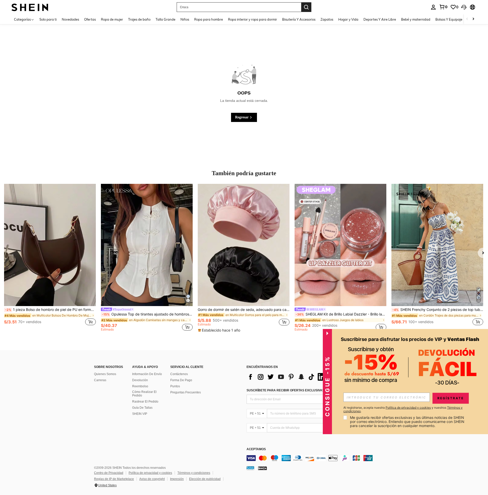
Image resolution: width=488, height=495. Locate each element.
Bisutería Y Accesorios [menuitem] (298, 19)
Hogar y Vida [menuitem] (348, 19)
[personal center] (433, 7)
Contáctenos (179, 374)
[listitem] (50, 257)
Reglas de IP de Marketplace (114, 479)
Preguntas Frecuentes (185, 392)
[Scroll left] (467, 19)
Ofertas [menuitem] (90, 19)
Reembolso (140, 386)
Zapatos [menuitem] (327, 19)
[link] (443, 7)
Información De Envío (147, 374)
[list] (287, 377)
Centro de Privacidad (108, 473)
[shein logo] (29, 7)
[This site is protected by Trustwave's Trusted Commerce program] (250, 468)
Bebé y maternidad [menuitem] (415, 19)
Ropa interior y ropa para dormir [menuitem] (252, 19)
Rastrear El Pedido (145, 401)
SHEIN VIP (139, 414)
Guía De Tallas (142, 407)
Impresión (177, 479)
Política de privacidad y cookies (150, 473)
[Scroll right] (473, 19)
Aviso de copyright (152, 479)
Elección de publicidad (205, 479)
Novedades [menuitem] (70, 19)
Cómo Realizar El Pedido (144, 393)
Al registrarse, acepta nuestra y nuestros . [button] (403, 409)
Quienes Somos (105, 374)
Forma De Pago (181, 380)
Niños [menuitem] (184, 19)
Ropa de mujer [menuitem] (112, 19)
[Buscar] (306, 7)
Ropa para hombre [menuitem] (208, 19)
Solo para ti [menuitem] (48, 19)
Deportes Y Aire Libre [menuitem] (379, 19)
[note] (220, 330)
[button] (464, 7)
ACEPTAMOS (256, 449)
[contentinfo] (323, 458)
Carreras (100, 380)
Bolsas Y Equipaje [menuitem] (448, 19)
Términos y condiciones (193, 473)
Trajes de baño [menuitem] (139, 19)
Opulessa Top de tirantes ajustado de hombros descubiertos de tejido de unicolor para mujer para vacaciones (147, 314)
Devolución (140, 380)
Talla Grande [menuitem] (165, 19)
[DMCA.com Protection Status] (262, 468)
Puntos (175, 386)
